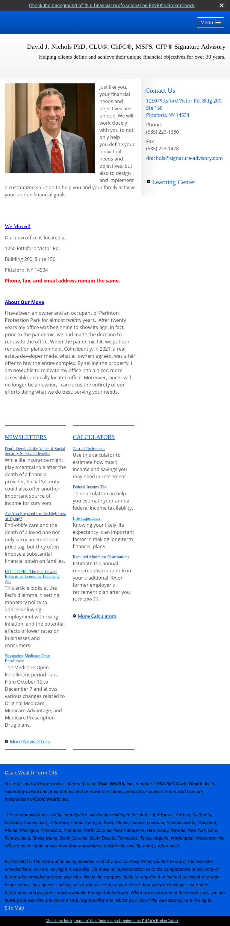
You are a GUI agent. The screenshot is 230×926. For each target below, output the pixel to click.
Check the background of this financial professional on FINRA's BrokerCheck (112, 5)
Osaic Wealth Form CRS (31, 772)
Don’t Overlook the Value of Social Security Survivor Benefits (35, 451)
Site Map (14, 907)
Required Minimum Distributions (101, 557)
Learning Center (173, 182)
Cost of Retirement (89, 449)
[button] (210, 22)
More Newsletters (30, 741)
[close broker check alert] (221, 5)
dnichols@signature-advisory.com (184, 158)
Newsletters (26, 437)
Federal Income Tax (90, 487)
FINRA (159, 784)
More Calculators (97, 616)
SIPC (171, 784)
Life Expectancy (87, 518)
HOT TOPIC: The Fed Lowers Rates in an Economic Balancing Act (32, 576)
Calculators (94, 437)
